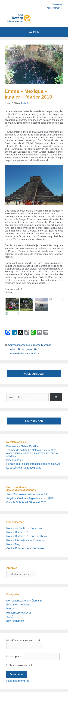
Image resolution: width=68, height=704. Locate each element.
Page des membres (17, 680)
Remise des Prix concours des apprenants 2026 (33, 464)
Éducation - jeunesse (18, 604)
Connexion (57, 4)
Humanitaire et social (18, 612)
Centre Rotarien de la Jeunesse (25, 548)
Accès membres (54, 8)
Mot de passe (14, 656)
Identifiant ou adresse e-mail (23, 640)
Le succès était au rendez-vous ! (24, 467)
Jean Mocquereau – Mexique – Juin (27, 494)
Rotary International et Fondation (25, 540)
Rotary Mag (13, 544)
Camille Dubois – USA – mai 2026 (26, 502)
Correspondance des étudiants (24, 600)
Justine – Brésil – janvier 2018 (23, 349)
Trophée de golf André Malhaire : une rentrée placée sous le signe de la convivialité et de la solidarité (32, 453)
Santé (9, 616)
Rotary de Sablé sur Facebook (24, 528)
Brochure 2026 (14, 460)
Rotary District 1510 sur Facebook (26, 536)
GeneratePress (34, 699)
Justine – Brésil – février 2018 (23, 353)
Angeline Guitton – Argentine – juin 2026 (29, 498)
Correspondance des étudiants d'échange (29, 345)
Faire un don (34, 421)
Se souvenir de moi (20, 665)
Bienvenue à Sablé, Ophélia (22, 446)
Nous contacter (34, 373)
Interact (10, 608)
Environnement (15, 620)
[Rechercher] (56, 397)
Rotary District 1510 (18, 532)
